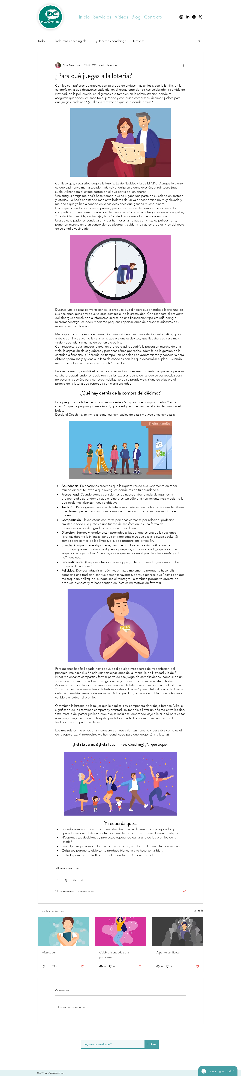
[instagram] (181, 17)
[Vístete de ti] (63, 931)
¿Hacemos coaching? (111, 41)
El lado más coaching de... (70, 41)
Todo (41, 41)
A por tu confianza (168, 952)
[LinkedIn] (187, 17)
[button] (102, 17)
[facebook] (194, 17)
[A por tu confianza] (177, 931)
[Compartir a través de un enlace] (83, 880)
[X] (200, 17)
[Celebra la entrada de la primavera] (120, 931)
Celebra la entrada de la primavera (114, 954)
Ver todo (198, 910)
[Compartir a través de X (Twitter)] (65, 880)
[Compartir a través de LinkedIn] (74, 880)
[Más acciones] (184, 65)
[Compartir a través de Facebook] (57, 880)
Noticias (138, 41)
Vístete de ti (49, 952)
